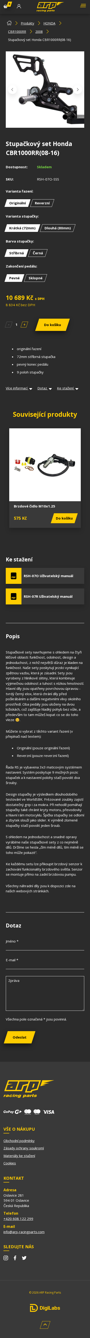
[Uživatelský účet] (19, 7)
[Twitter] (24, 1259)
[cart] (5, 7)
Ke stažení (66, 388)
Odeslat (20, 1037)
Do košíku (52, 324)
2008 (39, 31)
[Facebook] (15, 1259)
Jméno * (12, 941)
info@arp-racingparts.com (24, 1231)
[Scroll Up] (45, 1325)
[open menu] (82, 7)
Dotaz (42, 388)
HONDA (49, 23)
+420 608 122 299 (18, 1218)
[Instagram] (5, 1259)
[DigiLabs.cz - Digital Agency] (45, 1308)
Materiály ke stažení (19, 1155)
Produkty (27, 23)
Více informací (17, 388)
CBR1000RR (17, 31)
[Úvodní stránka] (9, 24)
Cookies (9, 1163)
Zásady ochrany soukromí (23, 1148)
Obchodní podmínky (19, 1140)
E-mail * (12, 960)
